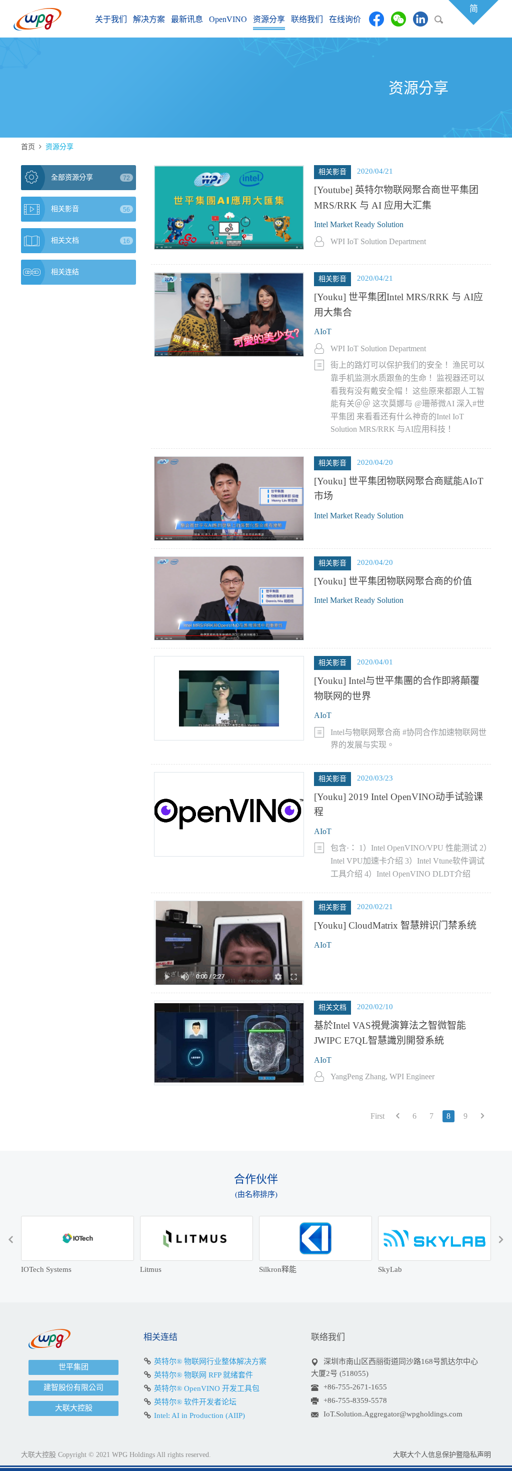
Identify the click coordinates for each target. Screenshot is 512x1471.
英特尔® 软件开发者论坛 (195, 1402)
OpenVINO (228, 19)
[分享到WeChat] (398, 19)
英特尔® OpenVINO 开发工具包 (207, 1388)
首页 (28, 147)
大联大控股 (73, 1408)
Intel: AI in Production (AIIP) (199, 1415)
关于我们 (111, 19)
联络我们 (307, 19)
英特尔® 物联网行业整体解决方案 (210, 1361)
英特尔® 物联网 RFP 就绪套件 (203, 1375)
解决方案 (149, 19)
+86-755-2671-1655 (355, 1387)
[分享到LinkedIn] (420, 19)
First (377, 1116)
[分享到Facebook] (376, 19)
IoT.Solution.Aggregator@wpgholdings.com (393, 1414)
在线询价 (345, 19)
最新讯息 (187, 19)
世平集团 (73, 1367)
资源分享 (269, 19)
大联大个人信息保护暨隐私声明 (442, 1454)
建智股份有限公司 (74, 1387)
